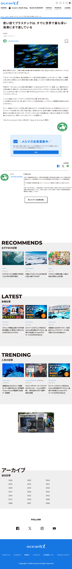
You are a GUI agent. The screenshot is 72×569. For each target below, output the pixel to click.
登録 (35, 152)
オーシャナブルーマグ (18, 9)
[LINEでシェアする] (68, 166)
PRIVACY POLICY (63, 555)
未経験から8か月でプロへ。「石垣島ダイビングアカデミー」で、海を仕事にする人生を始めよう (59, 330)
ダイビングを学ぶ (67, 9)
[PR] (36, 432)
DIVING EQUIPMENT (30, 380)
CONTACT (36, 555)
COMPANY (17, 555)
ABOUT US (6, 555)
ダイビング (4, 9)
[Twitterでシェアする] (63, 166)
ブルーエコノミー (36, 9)
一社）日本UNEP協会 (13, 41)
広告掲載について (48, 555)
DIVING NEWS (29, 322)
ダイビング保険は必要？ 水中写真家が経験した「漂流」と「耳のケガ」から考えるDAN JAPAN (13, 330)
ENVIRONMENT (29, 268)
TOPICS (4, 268)
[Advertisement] (36, 219)
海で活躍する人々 (58, 9)
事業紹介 (27, 555)
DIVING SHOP (52, 322)
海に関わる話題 (48, 9)
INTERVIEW (5, 322)
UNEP (5, 33)
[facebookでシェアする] (58, 166)
